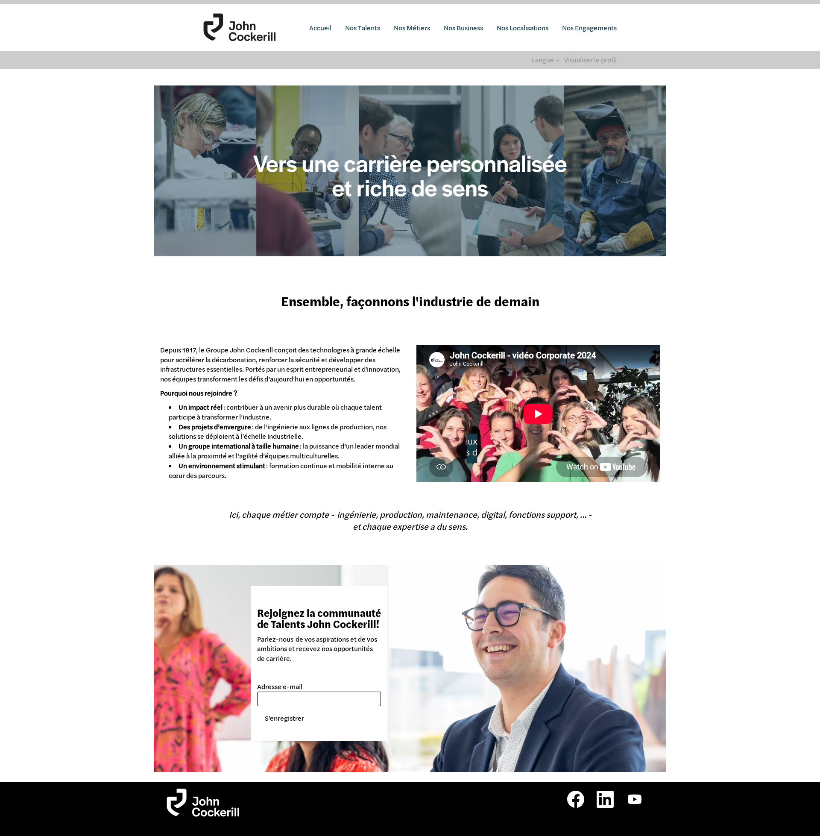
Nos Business (463, 27)
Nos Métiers (412, 27)
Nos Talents (362, 27)
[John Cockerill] (239, 27)
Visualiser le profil (590, 60)
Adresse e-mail (279, 686)
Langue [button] (543, 60)
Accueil (320, 27)
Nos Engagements (589, 27)
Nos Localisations (522, 27)
